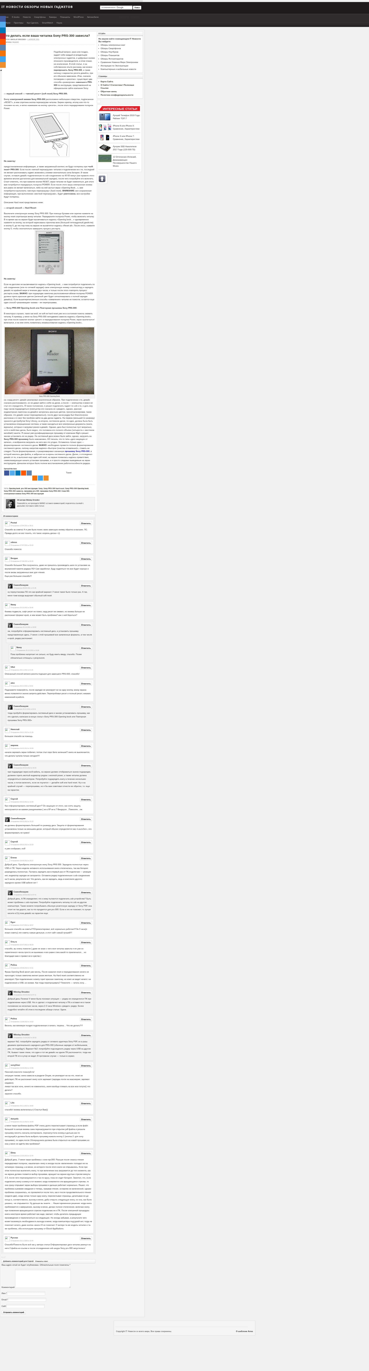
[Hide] (1, 70)
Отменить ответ (41, 1261)
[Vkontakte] (29, 473)
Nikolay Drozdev (18, 39)
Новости (27, 17)
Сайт (4, 1306)
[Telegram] (40, 478)
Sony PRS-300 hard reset (54, 488)
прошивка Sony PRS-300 (50, 491)
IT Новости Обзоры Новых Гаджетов (37, 6)
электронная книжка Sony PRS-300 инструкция (24, 494)
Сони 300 (65, 491)
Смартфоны (40, 17)
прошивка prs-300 (31, 491)
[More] (46, 478)
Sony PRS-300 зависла (13, 491)
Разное (15, 42)
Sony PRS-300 (75, 70)
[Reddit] (23, 473)
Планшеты (65, 17)
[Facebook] (6, 473)
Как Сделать (32, 23)
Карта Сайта (107, 81)
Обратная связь (109, 91)
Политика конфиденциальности (117, 95)
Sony (40, 488)
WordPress (79, 17)
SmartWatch (47, 23)
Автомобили (93, 17)
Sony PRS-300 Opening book (77, 488)
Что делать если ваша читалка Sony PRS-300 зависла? (47, 35)
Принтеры (18, 23)
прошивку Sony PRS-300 (77, 451)
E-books (15, 17)
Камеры (53, 17)
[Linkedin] (17, 473)
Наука (59, 23)
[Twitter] (12, 473)
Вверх (102, 178)
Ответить (86, 523)
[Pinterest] (3, 36)
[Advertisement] (28, 70)
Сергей (30, 1261)
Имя (4, 1293)
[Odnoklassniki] (34, 478)
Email (4, 1299)
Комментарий (8, 1287)
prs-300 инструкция (29, 488)
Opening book (14, 488)
